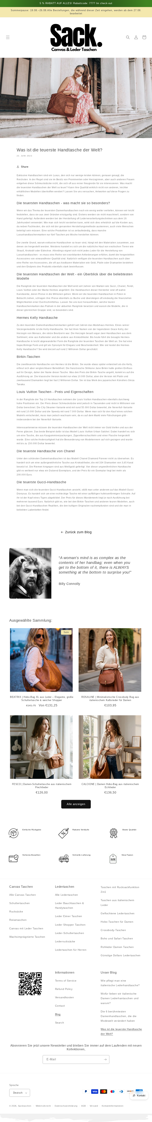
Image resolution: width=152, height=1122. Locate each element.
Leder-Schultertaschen (69, 933)
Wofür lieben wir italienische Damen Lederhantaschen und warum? (119, 998)
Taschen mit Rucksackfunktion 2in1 (120, 889)
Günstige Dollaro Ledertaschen (120, 955)
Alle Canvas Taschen (22, 894)
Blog (58, 1014)
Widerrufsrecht (43, 1106)
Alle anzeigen (76, 804)
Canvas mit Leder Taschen (26, 928)
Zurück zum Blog (78, 532)
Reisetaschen (18, 919)
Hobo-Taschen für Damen (117, 921)
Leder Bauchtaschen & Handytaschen (69, 905)
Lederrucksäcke (65, 941)
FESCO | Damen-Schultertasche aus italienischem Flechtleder (42, 786)
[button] (8, 37)
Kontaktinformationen (112, 1106)
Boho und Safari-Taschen (117, 938)
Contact (60, 1005)
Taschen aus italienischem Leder (117, 902)
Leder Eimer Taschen (68, 916)
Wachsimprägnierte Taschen (27, 936)
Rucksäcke (16, 911)
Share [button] (25, 166)
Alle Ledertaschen (66, 894)
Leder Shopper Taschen (70, 924)
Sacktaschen (24, 1106)
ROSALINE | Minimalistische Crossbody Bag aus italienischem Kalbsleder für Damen (110, 699)
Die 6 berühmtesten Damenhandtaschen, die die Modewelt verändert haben (118, 1016)
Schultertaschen (19, 903)
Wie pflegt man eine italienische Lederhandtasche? (120, 983)
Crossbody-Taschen (113, 930)
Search (59, 1022)
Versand (94, 1106)
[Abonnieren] (105, 1059)
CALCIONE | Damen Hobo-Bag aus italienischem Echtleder (110, 786)
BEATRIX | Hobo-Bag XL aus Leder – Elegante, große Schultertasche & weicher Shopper (41, 699)
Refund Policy (64, 988)
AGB (83, 1106)
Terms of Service (66, 980)
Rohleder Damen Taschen (117, 946)
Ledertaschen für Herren (71, 949)
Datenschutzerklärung (66, 1106)
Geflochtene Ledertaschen (117, 913)
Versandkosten (64, 997)
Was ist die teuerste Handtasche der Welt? (121, 1031)
